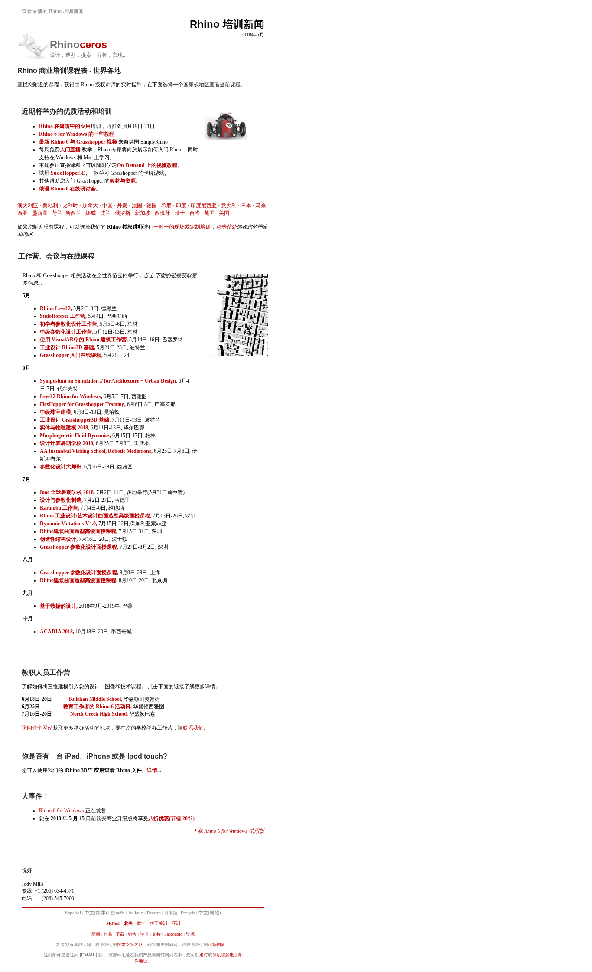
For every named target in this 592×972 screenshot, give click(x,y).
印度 (181, 206)
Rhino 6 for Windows (61, 811)
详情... (154, 770)
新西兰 (73, 213)
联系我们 (193, 728)
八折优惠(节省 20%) (171, 818)
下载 (120, 934)
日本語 (170, 912)
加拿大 (90, 206)
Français (188, 912)
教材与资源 (123, 181)
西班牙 (162, 213)
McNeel (113, 923)
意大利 (229, 206)
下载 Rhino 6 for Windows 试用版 (228, 831)
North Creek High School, (99, 714)
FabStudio (173, 934)
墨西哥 (40, 213)
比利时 (70, 206)
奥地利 (50, 206)
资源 (190, 934)
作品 (108, 934)
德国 (151, 206)
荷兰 (57, 213)
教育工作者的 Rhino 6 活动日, (97, 707)
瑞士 (180, 213)
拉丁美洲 (158, 923)
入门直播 (70, 150)
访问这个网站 (37, 728)
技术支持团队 (130, 944)
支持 (156, 934)
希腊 (166, 206)
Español (73, 912)
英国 (209, 213)
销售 (132, 934)
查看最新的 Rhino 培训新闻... (55, 11)
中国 (107, 206)
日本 (246, 206)
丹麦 (122, 206)
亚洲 (176, 923)
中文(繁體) (209, 912)
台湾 (194, 213)
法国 (137, 206)
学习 (144, 934)
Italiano (135, 912)
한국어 (118, 912)
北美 (128, 923)
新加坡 (142, 213)
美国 (224, 213)
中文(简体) (96, 912)
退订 (203, 954)
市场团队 (216, 944)
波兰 (105, 213)
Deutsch (154, 912)
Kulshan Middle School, (95, 699)
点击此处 (226, 227)
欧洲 (141, 923)
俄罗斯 (122, 213)
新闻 (95, 934)
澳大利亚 (27, 206)
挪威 (90, 213)
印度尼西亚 (204, 206)
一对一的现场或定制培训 (182, 227)
